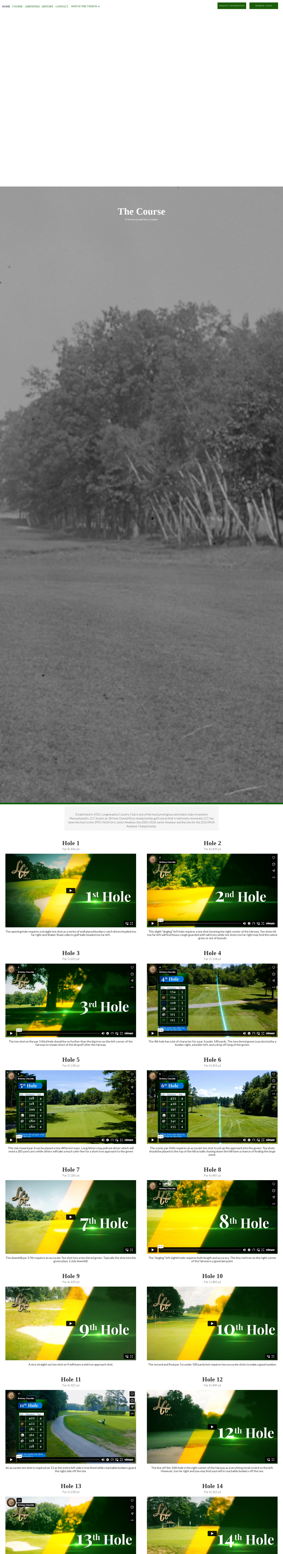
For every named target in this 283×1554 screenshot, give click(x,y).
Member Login (263, 6)
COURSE (17, 6)
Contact (62, 6)
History (47, 6)
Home (6, 6)
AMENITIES (32, 6)
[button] (86, 6)
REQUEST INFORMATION (232, 6)
